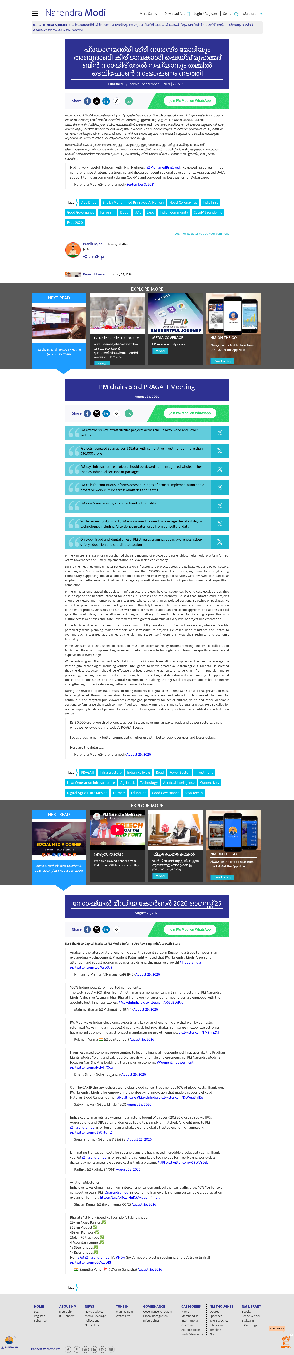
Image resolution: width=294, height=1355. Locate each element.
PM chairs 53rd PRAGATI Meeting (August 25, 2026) (59, 352)
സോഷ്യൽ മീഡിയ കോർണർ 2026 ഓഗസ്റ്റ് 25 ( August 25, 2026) (59, 868)
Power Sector (179, 772)
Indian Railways (138, 772)
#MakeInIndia (129, 1002)
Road (160, 772)
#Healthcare (126, 1097)
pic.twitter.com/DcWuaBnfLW (181, 1097)
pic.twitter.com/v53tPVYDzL (187, 1162)
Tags (70, 202)
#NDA (120, 1257)
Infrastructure (111, 772)
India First (210, 202)
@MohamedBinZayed (163, 167)
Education (138, 793)
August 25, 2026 (138, 754)
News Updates (57, 25)
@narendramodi (82, 1127)
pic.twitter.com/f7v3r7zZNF (199, 1032)
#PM (80, 1257)
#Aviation (142, 1197)
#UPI (161, 1162)
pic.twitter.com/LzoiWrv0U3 (91, 967)
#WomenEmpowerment (175, 1062)
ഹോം (37, 25)
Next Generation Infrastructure (91, 783)
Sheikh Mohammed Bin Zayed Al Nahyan (133, 202)
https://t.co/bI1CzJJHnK (117, 1197)
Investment (204, 772)
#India (196, 962)
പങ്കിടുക (96, 257)
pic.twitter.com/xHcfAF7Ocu (91, 1067)
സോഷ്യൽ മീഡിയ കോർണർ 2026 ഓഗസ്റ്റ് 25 (147, 903)
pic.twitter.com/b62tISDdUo (161, 1002)
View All (102, 363)
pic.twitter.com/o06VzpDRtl (91, 1262)
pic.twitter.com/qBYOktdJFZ (91, 1132)
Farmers (119, 793)
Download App (222, 361)
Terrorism (107, 212)
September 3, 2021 (140, 184)
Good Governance (80, 212)
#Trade (185, 962)
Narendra (75, 13)
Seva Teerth (194, 793)
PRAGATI (87, 772)
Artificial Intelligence (179, 783)
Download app (11, 1347)
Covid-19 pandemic (208, 212)
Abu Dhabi (89, 202)
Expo (150, 212)
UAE (138, 212)
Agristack (127, 783)
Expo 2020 (75, 223)
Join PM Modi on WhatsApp (190, 101)
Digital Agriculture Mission (87, 793)
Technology (149, 783)
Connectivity (209, 783)
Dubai (124, 212)
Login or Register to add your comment (202, 233)
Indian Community (174, 212)
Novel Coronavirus (183, 202)
